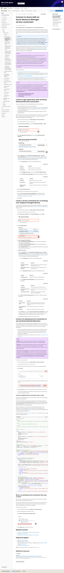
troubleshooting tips (24, 540)
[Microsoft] (1, 8)
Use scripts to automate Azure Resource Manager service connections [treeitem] (8, 68)
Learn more (38, 547)
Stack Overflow (25, 541)
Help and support (55, 25)
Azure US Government (39, 107)
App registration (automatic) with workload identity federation (29, 71)
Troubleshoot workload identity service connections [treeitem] (8, 59)
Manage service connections (23, 533)
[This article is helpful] (60, 29)
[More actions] (47, 14)
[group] (32, 455)
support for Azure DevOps (23, 545)
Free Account (52, 10)
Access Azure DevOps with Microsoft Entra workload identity (28, 532)
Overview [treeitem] (5, 34)
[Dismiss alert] (62, 2)
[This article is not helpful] (61, 29)
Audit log (43, 43)
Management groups (29, 156)
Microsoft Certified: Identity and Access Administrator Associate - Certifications (29, 556)
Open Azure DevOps (59, 10)
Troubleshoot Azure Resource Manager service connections (28, 534)
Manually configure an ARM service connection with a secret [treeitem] (8, 48)
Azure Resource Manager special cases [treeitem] (7, 43)
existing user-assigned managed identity (27, 74)
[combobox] (6, 15)
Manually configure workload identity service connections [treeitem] (8, 52)
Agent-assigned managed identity (24, 94)
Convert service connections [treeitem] (7, 56)
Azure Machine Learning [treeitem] (6, 96)
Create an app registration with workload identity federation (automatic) (57, 16)
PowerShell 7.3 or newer (27, 413)
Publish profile (21, 96)
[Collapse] (11, 13)
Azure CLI (34, 413)
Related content (55, 24)
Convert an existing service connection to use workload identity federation (57, 22)
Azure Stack (30, 107)
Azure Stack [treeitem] (6, 93)
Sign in (62, 8)
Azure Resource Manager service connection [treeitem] (7, 39)
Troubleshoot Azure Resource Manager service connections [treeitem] (8, 63)
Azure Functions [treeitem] (6, 92)
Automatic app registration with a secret (26, 93)
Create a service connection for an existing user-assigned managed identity (57, 19)
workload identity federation (39, 48)
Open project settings (31, 121)
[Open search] (59, 8)
